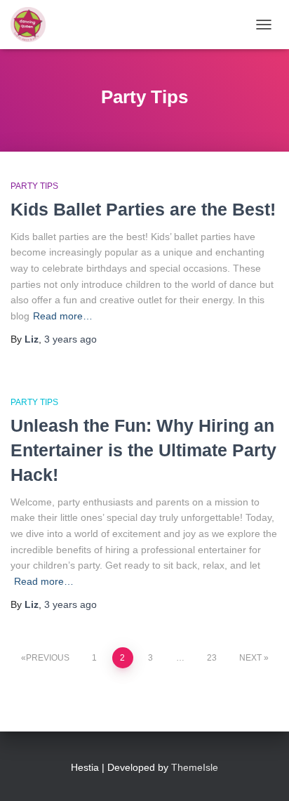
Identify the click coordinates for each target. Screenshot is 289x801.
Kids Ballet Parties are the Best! (143, 209)
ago (70, 339)
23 (212, 658)
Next (250, 658)
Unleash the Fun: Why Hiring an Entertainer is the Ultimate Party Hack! (143, 450)
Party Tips (34, 186)
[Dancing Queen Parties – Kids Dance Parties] (33, 24)
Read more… (63, 316)
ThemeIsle (194, 767)
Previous (47, 658)
